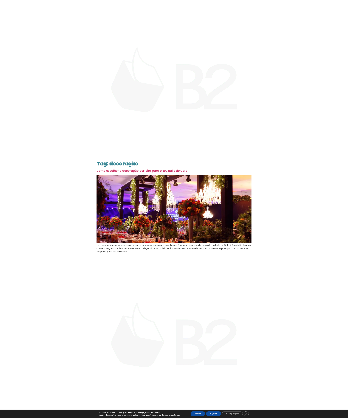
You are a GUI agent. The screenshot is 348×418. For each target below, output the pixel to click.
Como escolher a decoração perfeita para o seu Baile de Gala (142, 171)
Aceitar (198, 413)
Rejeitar (213, 413)
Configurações (232, 413)
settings (175, 415)
